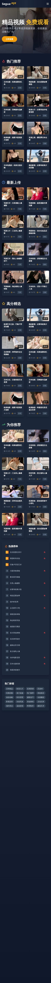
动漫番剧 (40, 697)
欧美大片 (20, 689)
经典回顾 (9, 693)
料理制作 (30, 706)
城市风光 (9, 706)
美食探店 (40, 693)
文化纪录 (40, 701)
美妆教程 (30, 701)
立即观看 (9, 39)
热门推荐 (30, 693)
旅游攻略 (9, 697)
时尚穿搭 (20, 697)
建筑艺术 (40, 706)
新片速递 (20, 693)
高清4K (40, 689)
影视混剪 (9, 701)
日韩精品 (9, 689)
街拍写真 (20, 701)
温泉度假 (20, 706)
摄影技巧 (30, 697)
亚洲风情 (30, 689)
